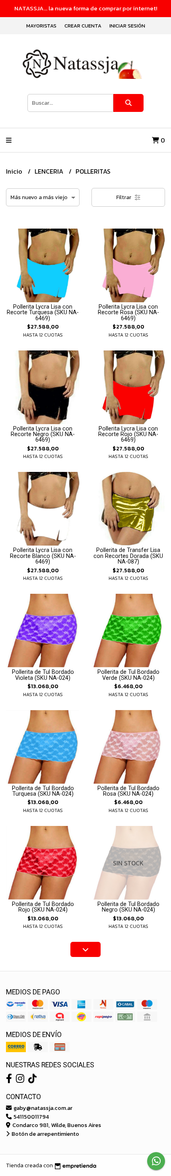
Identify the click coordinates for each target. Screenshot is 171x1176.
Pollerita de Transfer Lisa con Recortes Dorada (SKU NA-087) (128, 556)
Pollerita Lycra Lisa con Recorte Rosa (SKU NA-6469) (128, 312)
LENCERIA (50, 171)
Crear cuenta (82, 25)
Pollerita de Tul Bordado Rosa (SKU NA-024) (128, 791)
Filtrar (124, 197)
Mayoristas (41, 25)
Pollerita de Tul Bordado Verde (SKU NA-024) (128, 675)
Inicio (15, 171)
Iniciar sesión (127, 25)
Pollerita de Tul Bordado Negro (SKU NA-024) (128, 907)
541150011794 (30, 1116)
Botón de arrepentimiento (44, 1133)
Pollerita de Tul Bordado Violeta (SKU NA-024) (43, 675)
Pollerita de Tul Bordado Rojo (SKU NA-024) (43, 907)
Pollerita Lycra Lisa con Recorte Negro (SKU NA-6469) (43, 434)
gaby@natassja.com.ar (42, 1108)
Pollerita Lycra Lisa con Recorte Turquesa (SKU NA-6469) (43, 312)
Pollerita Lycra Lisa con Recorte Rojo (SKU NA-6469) (128, 434)
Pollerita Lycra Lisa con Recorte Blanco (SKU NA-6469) (43, 556)
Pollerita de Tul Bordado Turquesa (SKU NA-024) (43, 791)
